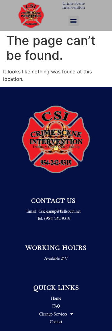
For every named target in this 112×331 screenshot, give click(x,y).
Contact (56, 321)
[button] (73, 21)
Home (56, 298)
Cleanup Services (53, 314)
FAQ (56, 306)
